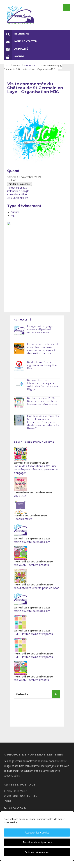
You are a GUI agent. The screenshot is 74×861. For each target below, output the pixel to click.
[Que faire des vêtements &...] (19, 420)
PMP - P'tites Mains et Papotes (33, 634)
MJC (34, 65)
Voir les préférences (37, 852)
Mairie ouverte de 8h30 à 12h (32, 542)
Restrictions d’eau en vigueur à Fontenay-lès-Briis (42, 365)
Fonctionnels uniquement (37, 842)
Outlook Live (20, 198)
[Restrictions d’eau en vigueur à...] (19, 366)
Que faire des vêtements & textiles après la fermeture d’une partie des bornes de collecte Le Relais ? (43, 422)
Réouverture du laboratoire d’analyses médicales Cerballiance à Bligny (42, 385)
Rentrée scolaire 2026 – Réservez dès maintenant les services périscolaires (43, 401)
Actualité (21, 48)
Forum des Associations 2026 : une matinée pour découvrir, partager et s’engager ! (36, 469)
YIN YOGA (20, 496)
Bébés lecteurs (23, 519)
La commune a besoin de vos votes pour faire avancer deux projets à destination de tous (43, 349)
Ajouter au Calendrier (19, 184)
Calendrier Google (18, 191)
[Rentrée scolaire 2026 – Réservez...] (19, 402)
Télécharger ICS (17, 187)
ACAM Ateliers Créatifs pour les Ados (36, 588)
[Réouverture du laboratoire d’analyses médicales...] (19, 384)
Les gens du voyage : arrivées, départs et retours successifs (40, 329)
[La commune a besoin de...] (19, 348)
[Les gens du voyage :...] (19, 330)
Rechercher (22, 33)
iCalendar (12, 194)
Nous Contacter (25, 41)
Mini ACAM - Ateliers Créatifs (31, 565)
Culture (27, 65)
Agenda (19, 56)
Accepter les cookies (37, 832)
